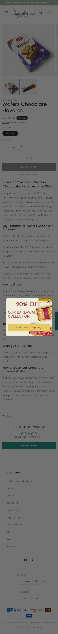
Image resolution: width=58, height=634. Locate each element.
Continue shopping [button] (29, 327)
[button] (48, 301)
